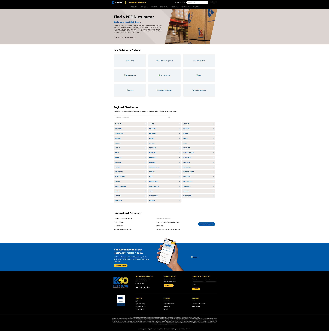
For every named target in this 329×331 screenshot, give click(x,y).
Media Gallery (196, 306)
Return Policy (182, 329)
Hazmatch (154, 7)
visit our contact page (206, 224)
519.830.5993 (159, 226)
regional (118, 37)
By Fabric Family (140, 304)
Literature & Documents (198, 304)
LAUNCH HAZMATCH (121, 265)
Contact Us (168, 285)
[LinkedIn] (148, 287)
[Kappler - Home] (129, 2)
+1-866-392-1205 (118, 226)
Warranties (188, 329)
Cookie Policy (167, 329)
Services (143, 7)
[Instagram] (144, 287)
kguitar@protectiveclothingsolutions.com (168, 229)
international (129, 37)
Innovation (167, 301)
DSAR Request (174, 329)
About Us (174, 7)
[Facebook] (137, 287)
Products (134, 7)
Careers (166, 309)
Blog (193, 301)
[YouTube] (140, 287)
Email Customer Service (170, 281)
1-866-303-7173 (172, 279)
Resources (163, 7)
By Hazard (138, 301)
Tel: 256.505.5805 (140, 284)
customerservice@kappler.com (122, 229)
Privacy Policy (160, 329)
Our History (167, 306)
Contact (195, 7)
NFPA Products (140, 309)
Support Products (140, 306)
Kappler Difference (169, 304)
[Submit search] (207, 2)
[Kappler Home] (121, 284)
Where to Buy (186, 7)
